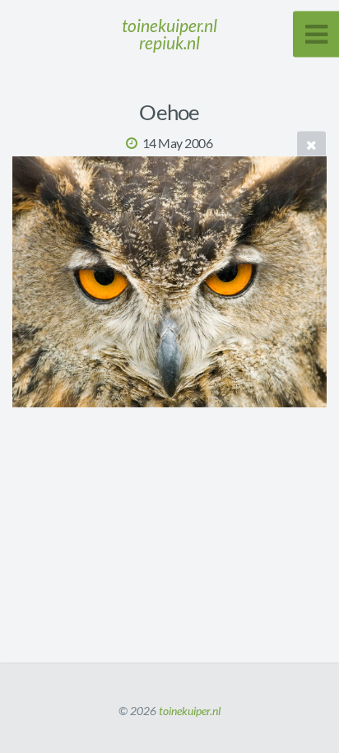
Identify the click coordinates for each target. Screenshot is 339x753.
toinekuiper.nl (190, 711)
